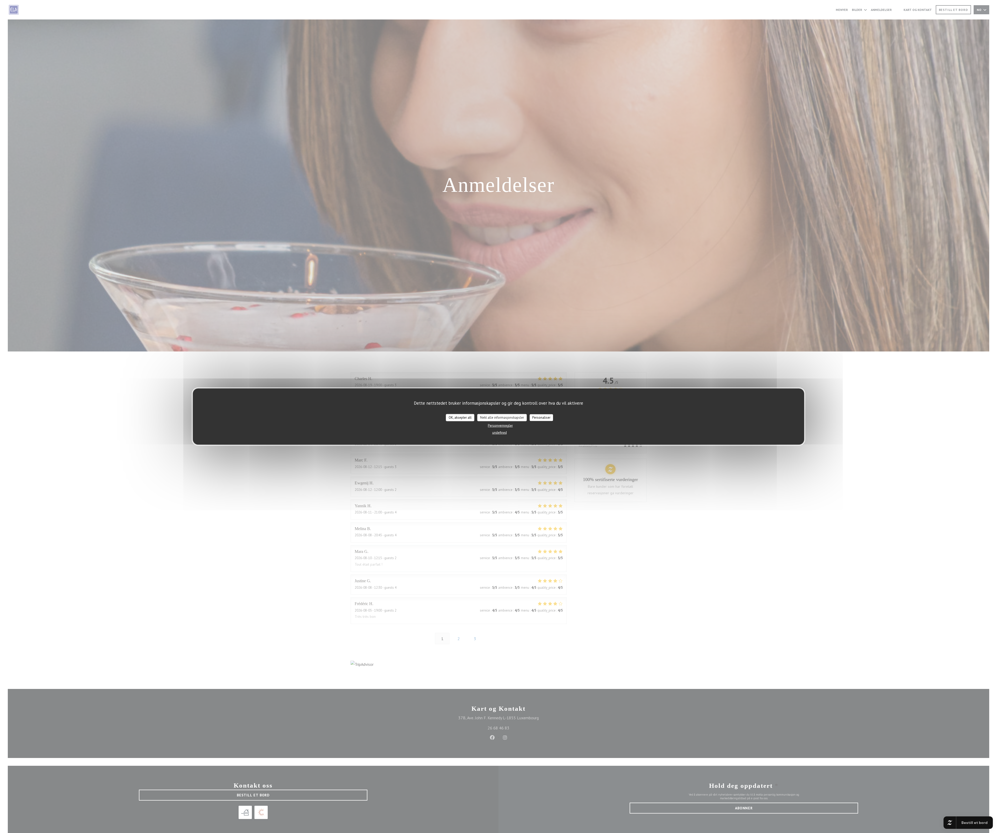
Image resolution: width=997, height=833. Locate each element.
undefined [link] (499, 432)
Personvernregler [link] (500, 425)
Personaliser (541, 417)
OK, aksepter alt (460, 417)
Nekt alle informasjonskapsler (502, 417)
